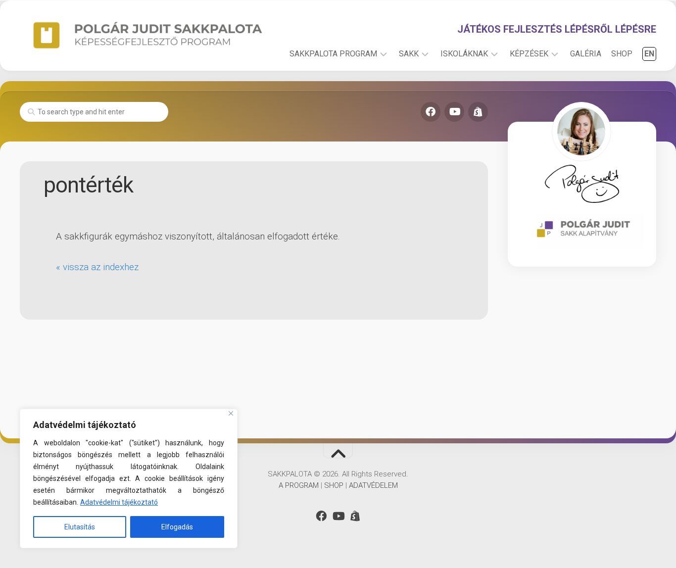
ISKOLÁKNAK (464, 53)
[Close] (231, 413)
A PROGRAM (299, 485)
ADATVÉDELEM (373, 485)
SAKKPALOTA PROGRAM (333, 53)
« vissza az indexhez (97, 267)
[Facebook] (430, 112)
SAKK (409, 53)
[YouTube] (454, 112)
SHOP (621, 53)
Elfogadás (177, 527)
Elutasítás (79, 527)
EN (649, 53)
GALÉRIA (585, 53)
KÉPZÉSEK (529, 53)
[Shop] (478, 112)
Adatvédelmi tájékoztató (119, 502)
